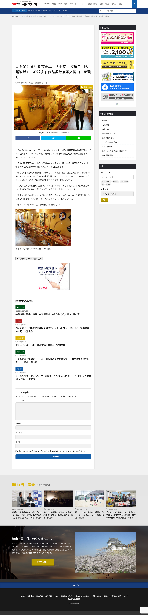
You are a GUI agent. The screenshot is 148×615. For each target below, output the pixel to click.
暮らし (114, 4)
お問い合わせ (107, 146)
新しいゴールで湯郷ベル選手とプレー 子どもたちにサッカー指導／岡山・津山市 (89, 515)
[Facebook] (27, 138)
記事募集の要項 (108, 138)
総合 (121, 4)
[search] (133, 11)
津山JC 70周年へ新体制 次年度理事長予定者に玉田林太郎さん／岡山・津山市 (58, 515)
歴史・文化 (92, 4)
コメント (19, 400)
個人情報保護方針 (108, 155)
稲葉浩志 (44, 10)
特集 (54, 4)
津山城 (65, 10)
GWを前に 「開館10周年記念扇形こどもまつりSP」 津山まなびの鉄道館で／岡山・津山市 (52, 330)
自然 (101, 4)
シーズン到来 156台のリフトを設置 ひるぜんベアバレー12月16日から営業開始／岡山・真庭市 (53, 378)
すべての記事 (26, 16)
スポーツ (72, 4)
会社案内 (105, 125)
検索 (103, 200)
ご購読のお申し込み (109, 142)
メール (18, 433)
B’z (60, 10)
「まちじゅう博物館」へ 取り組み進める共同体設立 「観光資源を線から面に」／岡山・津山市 (52, 360)
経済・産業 (42, 16)
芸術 (39, 83)
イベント (82, 4)
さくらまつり (53, 10)
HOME (47, 4)
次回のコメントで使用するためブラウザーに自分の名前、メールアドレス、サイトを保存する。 (52, 451)
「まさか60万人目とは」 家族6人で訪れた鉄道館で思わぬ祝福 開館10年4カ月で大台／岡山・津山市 (121, 515)
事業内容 (105, 129)
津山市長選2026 (34, 10)
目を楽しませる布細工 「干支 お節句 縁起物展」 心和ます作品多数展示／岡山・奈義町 (79, 16)
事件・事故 (62, 4)
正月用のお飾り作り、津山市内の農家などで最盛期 (40, 345)
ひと (107, 4)
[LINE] (78, 138)
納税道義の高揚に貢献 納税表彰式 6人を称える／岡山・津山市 (47, 314)
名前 (18, 423)
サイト (17, 442)
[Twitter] (53, 138)
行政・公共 (21, 307)
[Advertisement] (53, 37)
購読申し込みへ (42, 562)
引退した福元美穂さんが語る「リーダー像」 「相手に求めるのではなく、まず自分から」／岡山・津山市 (27, 515)
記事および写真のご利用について (114, 151)
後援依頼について (108, 133)
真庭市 (20, 369)
